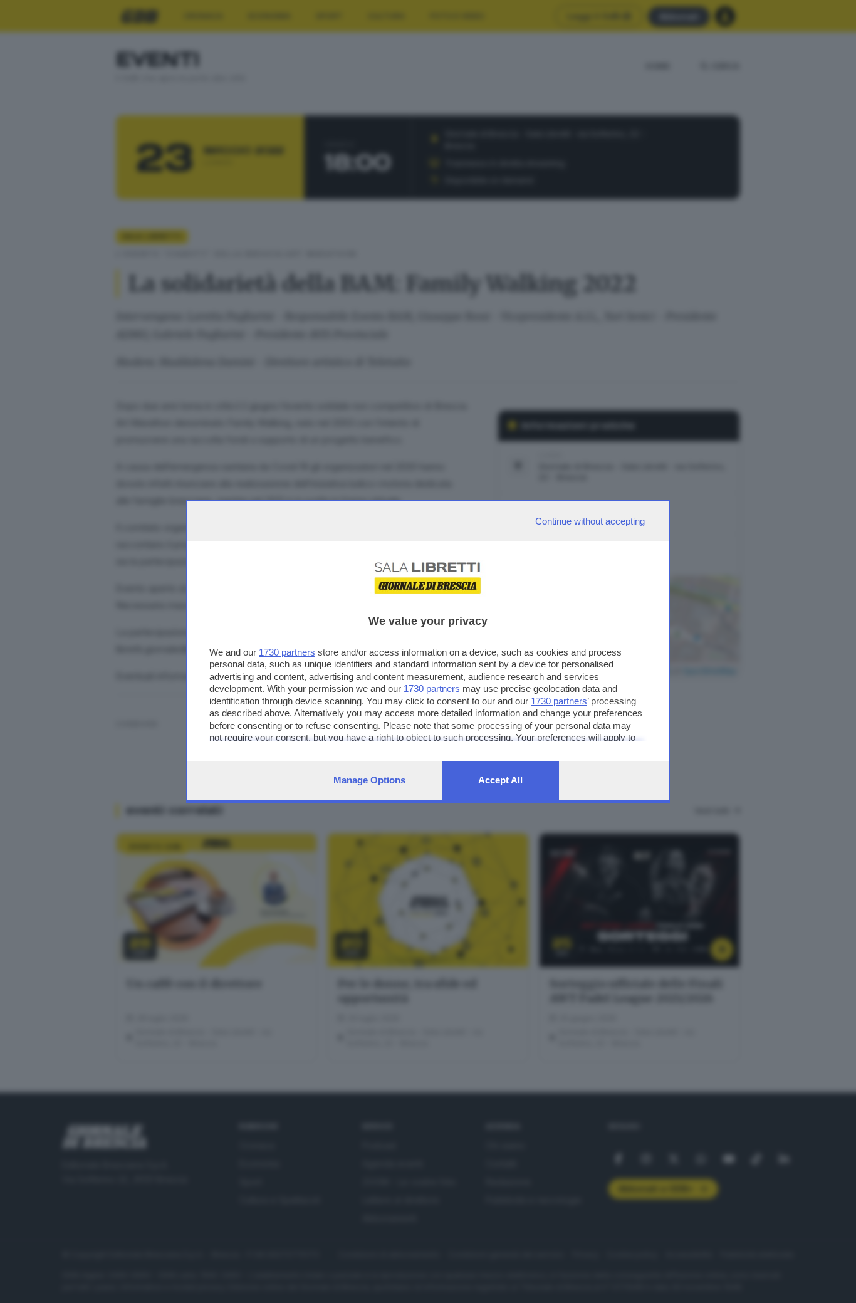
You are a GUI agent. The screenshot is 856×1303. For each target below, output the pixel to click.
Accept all (500, 780)
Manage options (369, 780)
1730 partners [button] (287, 652)
